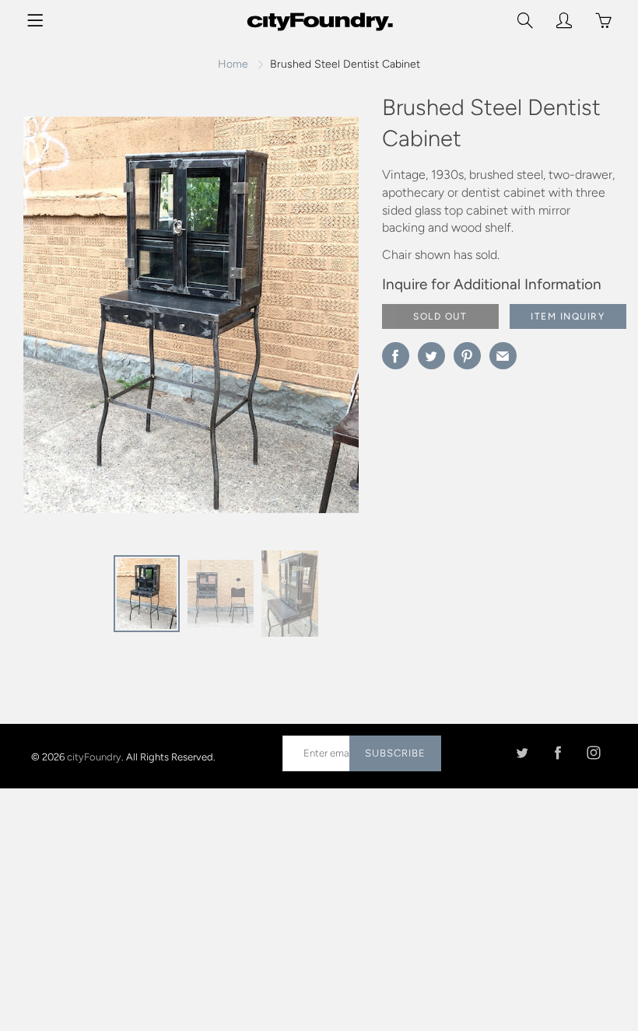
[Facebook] (557, 753)
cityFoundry (94, 756)
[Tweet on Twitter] (431, 355)
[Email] (503, 355)
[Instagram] (593, 753)
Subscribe (395, 753)
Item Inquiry (568, 316)
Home (233, 64)
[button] (315, 320)
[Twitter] (521, 753)
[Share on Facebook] (395, 355)
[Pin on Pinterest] (467, 355)
